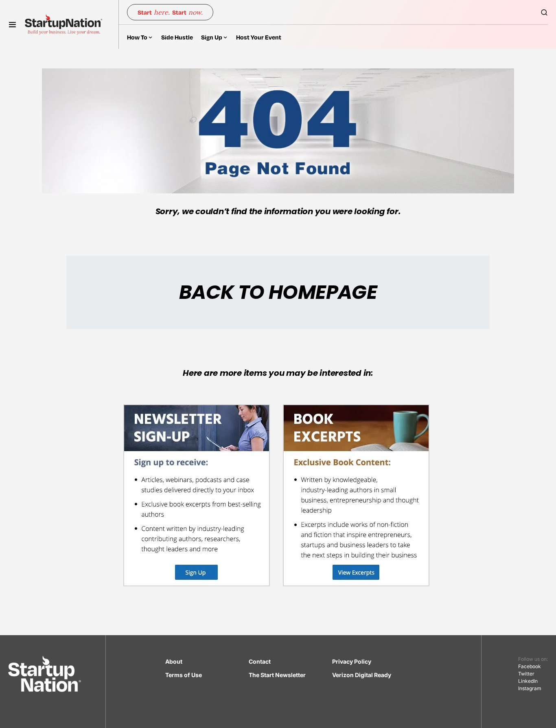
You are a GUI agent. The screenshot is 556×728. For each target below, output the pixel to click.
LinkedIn (528, 681)
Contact (260, 661)
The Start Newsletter (277, 674)
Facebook (529, 666)
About (173, 661)
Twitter (526, 674)
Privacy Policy (351, 661)
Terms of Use (183, 674)
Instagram (529, 688)
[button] (12, 24)
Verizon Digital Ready (361, 674)
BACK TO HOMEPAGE (278, 292)
